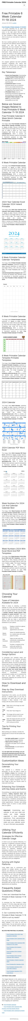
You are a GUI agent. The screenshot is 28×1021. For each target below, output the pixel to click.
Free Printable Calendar (10, 1004)
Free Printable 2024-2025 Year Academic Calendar (15, 935)
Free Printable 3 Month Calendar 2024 (15, 960)
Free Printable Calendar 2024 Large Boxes (14, 972)
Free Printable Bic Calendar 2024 (15, 964)
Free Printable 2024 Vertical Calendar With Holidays (14, 956)
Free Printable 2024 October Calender (14, 952)
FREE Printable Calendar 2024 (14, 2)
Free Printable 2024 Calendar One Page (16, 939)
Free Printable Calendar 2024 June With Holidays (14, 967)
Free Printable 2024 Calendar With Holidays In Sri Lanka (16, 943)
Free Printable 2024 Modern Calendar (14, 948)
